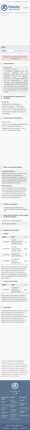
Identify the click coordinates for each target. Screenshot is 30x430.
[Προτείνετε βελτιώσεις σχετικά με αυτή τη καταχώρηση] (27, 50)
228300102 (7, 254)
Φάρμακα (3, 402)
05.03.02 (10, 130)
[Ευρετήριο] (24, 50)
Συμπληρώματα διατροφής (5, 416)
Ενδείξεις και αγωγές (4, 408)
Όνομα (13, 237)
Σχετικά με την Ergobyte (23, 411)
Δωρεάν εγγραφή (16, 1)
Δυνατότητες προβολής (23, 404)
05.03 (23, 128)
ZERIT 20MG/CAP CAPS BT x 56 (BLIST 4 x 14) (16, 241)
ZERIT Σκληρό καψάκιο (10, 223)
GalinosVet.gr (23, 415)
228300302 (7, 248)
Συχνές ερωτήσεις (24, 408)
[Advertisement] (15, 29)
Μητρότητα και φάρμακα (14, 405)
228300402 (7, 261)
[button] (13, 393)
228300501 (7, 289)
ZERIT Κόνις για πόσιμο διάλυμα (12, 220)
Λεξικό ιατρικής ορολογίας (14, 415)
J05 (17, 106)
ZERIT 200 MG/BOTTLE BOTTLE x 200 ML (16, 289)
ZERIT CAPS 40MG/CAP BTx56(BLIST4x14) (16, 260)
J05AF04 (6, 102)
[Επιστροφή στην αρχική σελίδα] (15, 387)
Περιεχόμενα (6, 428)
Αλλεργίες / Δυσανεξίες (13, 410)
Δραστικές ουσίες (5, 405)
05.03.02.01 (7, 122)
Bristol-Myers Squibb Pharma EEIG (14, 207)
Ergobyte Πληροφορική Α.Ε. (16, 425)
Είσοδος (7, 1)
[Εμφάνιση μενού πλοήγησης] (27, 7)
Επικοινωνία (24, 428)
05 (2, 128)
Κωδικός (4, 237)
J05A (18, 108)
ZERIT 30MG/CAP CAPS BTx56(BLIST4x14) (16, 248)
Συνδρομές (22, 400)
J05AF (14, 109)
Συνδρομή (25, 1)
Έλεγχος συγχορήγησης (13, 401)
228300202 (7, 241)
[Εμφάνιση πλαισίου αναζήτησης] (24, 7)
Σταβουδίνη (9, 67)
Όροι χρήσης (15, 428)
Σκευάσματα (4, 412)
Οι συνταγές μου (14, 418)
